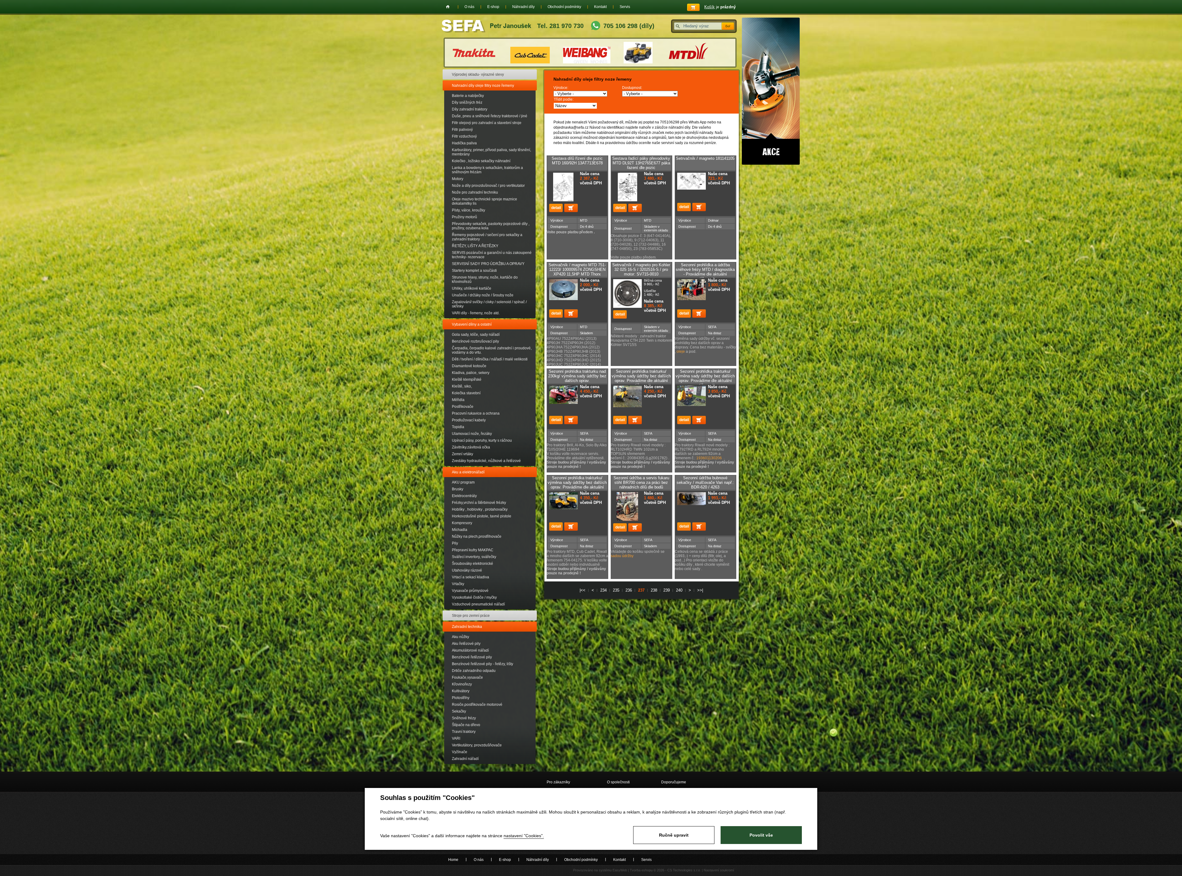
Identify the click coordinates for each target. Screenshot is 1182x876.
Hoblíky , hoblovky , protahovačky (480, 509)
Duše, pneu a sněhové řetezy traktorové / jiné (489, 116)
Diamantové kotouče (469, 366)
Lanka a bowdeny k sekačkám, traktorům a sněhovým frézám (487, 170)
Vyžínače (459, 752)
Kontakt (600, 7)
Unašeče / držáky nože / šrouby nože (482, 295)
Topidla (458, 427)
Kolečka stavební (466, 393)
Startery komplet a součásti (474, 270)
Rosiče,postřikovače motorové (477, 704)
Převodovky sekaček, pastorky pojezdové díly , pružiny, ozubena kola (490, 226)
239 (666, 590)
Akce (771, 91)
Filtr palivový (462, 129)
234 (603, 590)
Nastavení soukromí (719, 870)
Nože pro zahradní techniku (475, 192)
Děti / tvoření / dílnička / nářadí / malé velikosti (490, 359)
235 (616, 590)
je (720, 7)
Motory (457, 179)
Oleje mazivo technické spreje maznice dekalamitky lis (484, 201)
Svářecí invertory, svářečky (474, 557)
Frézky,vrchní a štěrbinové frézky (479, 502)
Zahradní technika (467, 627)
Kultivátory (460, 691)
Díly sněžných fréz (467, 102)
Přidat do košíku (571, 208)
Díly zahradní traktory (469, 109)
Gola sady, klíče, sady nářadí (476, 334)
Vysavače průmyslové (470, 591)
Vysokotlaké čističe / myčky (474, 597)
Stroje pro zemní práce (471, 615)
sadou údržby (622, 556)
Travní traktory (464, 731)
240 (679, 590)
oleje (681, 351)
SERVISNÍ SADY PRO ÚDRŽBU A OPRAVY (488, 264)
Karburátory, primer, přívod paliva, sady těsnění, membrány (491, 152)
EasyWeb (620, 870)
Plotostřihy (460, 698)
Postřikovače (462, 406)
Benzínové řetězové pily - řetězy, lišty (482, 664)
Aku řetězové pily (466, 643)
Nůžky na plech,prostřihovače (476, 536)
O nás (469, 7)
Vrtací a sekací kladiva (470, 577)
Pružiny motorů (464, 217)
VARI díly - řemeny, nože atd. (476, 313)
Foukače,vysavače (467, 677)
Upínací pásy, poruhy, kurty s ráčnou (482, 440)
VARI (456, 738)
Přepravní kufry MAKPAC (472, 550)
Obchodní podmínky (564, 7)
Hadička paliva (464, 143)
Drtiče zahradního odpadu (474, 671)
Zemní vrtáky (462, 454)
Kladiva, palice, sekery (470, 373)
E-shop (493, 7)
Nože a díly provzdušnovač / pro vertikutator (488, 185)
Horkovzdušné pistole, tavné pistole (481, 516)
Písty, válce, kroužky (468, 210)
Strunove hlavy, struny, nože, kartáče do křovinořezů (485, 279)
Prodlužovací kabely (469, 420)
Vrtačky (458, 584)
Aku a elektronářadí (468, 472)
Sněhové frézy (464, 718)
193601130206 (709, 458)
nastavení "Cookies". (524, 835)
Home (447, 6)
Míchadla (459, 530)
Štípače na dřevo (466, 725)
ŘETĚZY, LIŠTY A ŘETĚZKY (475, 246)
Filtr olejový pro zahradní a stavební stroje (486, 123)
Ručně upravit (674, 835)
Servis (625, 7)
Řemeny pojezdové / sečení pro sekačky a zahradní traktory (487, 237)
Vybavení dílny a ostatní (472, 324)
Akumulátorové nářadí (470, 650)
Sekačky (459, 711)
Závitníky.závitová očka (471, 447)
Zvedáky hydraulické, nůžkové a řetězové (486, 461)
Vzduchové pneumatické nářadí (478, 604)
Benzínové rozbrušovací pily (475, 341)
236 (628, 590)
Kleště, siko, (462, 386)
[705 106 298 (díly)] (595, 26)
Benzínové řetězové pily (472, 657)
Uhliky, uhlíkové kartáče (471, 288)
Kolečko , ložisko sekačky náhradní (481, 161)
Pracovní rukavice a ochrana (476, 413)
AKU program (463, 482)
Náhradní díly (523, 7)
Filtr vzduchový (464, 136)
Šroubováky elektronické (472, 563)
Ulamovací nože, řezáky (472, 434)
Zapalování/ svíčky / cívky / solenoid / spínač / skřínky (489, 304)
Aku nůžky (460, 637)
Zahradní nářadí (465, 759)
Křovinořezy (462, 684)
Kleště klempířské (466, 379)
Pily (455, 543)
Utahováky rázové (467, 570)
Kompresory (462, 523)
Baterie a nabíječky (468, 96)
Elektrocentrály (464, 496)
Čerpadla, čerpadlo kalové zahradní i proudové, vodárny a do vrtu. (492, 350)
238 (654, 590)
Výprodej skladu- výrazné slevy (478, 74)
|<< (582, 590)
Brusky (457, 489)
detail (556, 208)
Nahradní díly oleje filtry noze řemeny (483, 85)
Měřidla (458, 400)
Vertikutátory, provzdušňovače (477, 745)
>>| (700, 590)
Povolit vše (761, 835)
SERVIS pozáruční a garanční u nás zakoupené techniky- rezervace (492, 255)
